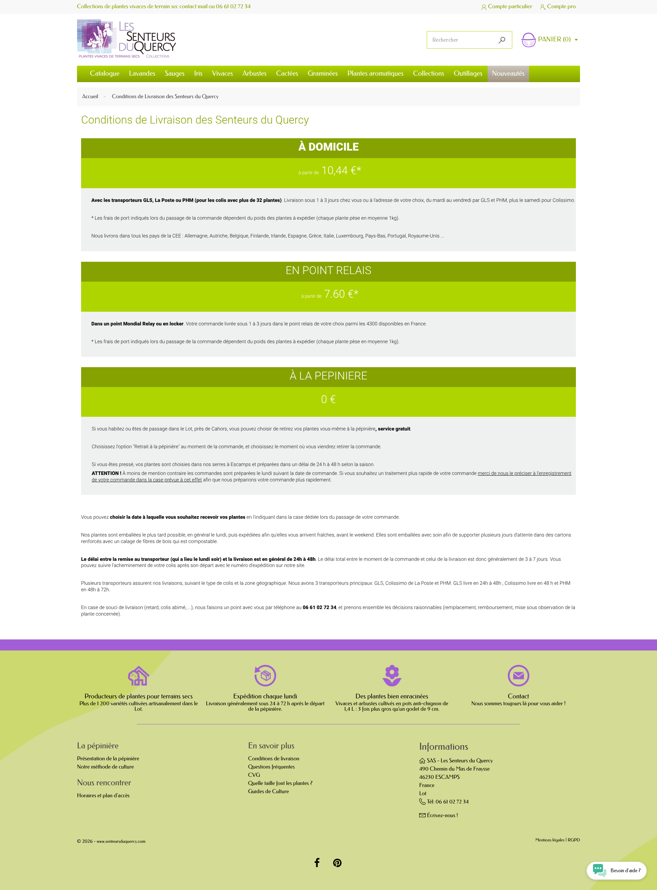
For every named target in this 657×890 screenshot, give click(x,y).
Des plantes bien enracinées (392, 696)
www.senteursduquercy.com (121, 841)
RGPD (574, 840)
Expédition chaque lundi (265, 696)
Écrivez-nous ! (442, 815)
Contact (518, 696)
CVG (254, 775)
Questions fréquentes (271, 767)
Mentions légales (550, 840)
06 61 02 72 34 (233, 6)
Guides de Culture (268, 791)
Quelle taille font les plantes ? (280, 783)
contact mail (194, 6)
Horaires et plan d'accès (103, 795)
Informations (443, 746)
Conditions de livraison (273, 759)
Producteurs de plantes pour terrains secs (139, 696)
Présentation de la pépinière (108, 759)
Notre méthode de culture (105, 767)
